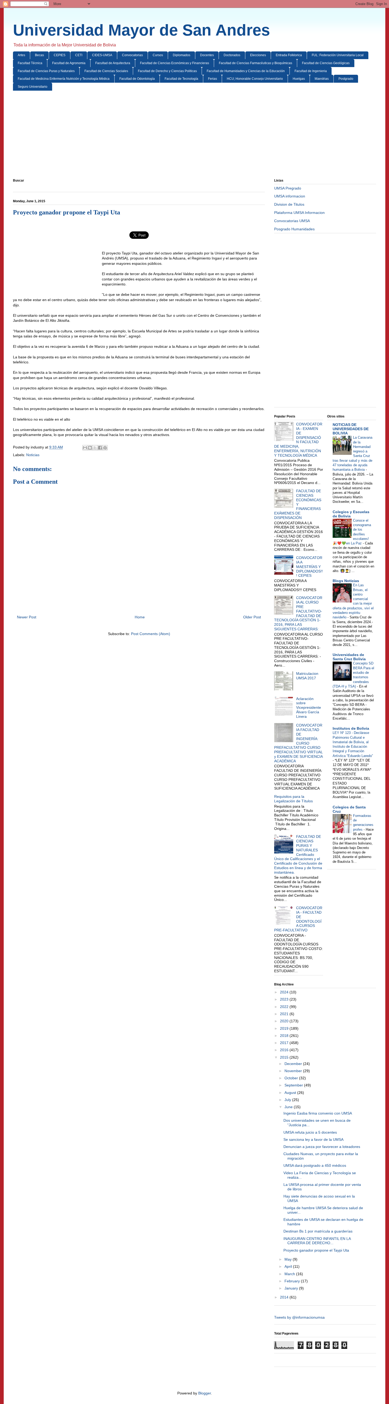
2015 (285, 1057)
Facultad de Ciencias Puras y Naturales (46, 71)
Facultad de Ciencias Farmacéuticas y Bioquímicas (255, 63)
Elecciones (258, 55)
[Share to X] (95, 447)
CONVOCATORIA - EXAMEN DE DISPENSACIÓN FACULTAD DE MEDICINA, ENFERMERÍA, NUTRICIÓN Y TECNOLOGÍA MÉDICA (298, 439)
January (291, 1288)
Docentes (207, 55)
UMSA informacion (289, 196)
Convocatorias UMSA (292, 221)
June (289, 1107)
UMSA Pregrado (287, 188)
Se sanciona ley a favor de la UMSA (313, 1139)
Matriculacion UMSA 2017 (307, 675)
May (288, 1259)
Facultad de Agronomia (68, 63)
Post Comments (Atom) (150, 634)
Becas (39, 55)
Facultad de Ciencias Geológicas (326, 63)
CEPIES (59, 55)
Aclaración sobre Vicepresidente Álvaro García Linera (308, 708)
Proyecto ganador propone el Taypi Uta (316, 1250)
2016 (285, 1050)
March (290, 1274)
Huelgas (299, 79)
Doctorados (232, 55)
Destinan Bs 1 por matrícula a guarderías (317, 1231)
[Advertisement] (172, 136)
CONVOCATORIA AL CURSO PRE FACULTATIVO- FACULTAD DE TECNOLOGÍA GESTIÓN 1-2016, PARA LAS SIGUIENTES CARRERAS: (298, 613)
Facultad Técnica (30, 63)
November (293, 1071)
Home (140, 617)
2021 (285, 1014)
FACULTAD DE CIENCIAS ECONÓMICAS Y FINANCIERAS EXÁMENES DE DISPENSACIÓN (297, 504)
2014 (285, 1297)
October (291, 1078)
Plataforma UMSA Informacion (299, 212)
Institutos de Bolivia (351, 728)
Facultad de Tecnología (181, 79)
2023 (285, 999)
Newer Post (26, 617)
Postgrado (345, 79)
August (290, 1092)
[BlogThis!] (90, 447)
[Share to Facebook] (100, 447)
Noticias (32, 455)
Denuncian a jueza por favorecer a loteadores (321, 1147)
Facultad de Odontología (137, 79)
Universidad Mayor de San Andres (141, 30)
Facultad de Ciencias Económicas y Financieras (174, 63)
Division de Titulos (289, 204)
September (294, 1085)
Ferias (212, 79)
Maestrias (322, 79)
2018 (285, 1035)
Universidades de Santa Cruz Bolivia (349, 657)
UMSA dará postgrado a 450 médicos (314, 1165)
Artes (21, 55)
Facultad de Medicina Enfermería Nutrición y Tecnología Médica (64, 79)
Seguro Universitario (32, 87)
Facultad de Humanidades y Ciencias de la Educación (246, 71)
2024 (285, 992)
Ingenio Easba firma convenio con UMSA (317, 1113)
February (292, 1281)
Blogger (204, 1393)
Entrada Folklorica (289, 55)
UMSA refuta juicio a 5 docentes (310, 1132)
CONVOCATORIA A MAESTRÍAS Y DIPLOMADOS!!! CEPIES (309, 567)
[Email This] (85, 447)
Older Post (252, 617)
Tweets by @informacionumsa (299, 1317)
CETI (78, 55)
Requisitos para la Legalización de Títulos (293, 798)
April (288, 1266)
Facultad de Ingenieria (311, 71)
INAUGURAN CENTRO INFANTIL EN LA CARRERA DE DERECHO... (317, 1240)
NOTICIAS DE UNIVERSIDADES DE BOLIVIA (351, 428)
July (288, 1100)
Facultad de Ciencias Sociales (106, 71)
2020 (285, 1021)
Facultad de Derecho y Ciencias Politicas (167, 71)
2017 (285, 1043)
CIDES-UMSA (102, 55)
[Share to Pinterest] (105, 447)
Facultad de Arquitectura (112, 63)
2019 (285, 1028)
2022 (285, 1007)
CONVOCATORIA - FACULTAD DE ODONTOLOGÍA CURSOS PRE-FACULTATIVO (298, 919)
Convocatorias (132, 55)
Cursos (158, 55)
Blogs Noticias (346, 581)
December (293, 1064)
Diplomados (181, 55)
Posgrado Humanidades (294, 229)
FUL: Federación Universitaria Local (338, 55)
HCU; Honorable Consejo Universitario (255, 79)
